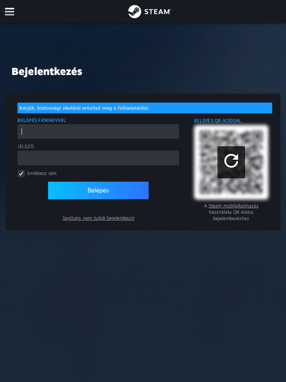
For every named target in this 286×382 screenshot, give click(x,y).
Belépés (98, 190)
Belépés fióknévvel (42, 120)
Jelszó (25, 146)
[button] (231, 162)
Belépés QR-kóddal (217, 120)
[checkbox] (21, 173)
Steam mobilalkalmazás (233, 206)
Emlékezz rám (42, 173)
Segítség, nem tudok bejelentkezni (98, 218)
